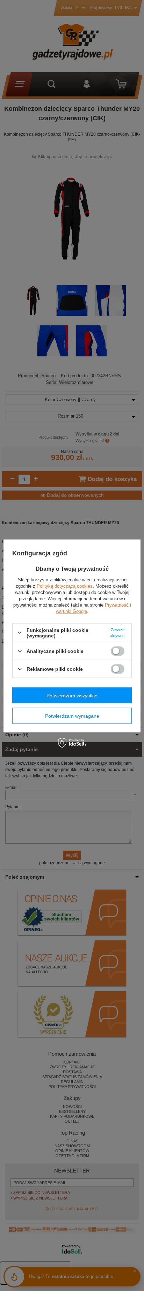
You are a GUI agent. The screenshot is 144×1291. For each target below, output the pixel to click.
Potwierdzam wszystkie (72, 695)
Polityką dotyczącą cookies (65, 585)
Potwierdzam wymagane (72, 715)
